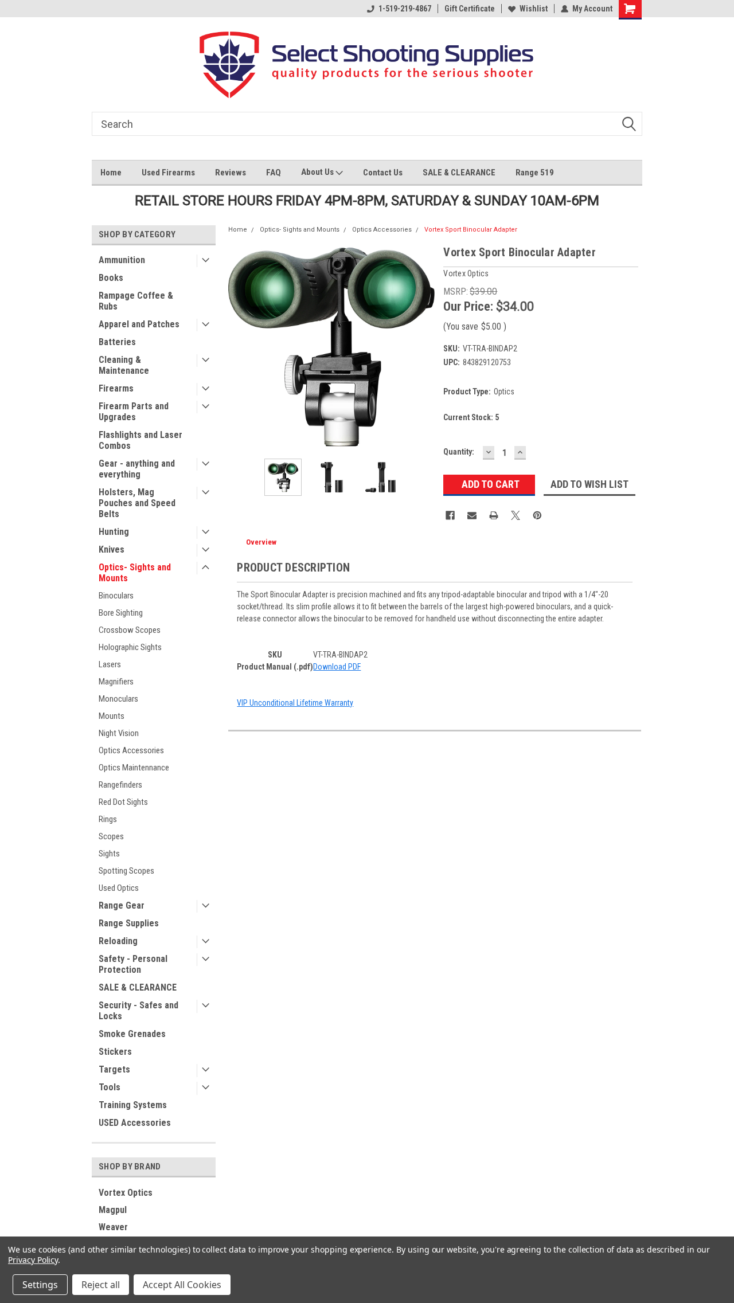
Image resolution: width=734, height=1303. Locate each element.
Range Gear (122, 905)
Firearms (116, 388)
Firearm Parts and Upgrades (134, 411)
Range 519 (535, 172)
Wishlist (534, 8)
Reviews (230, 172)
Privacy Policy (33, 1259)
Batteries (117, 341)
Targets (114, 1069)
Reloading (118, 941)
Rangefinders (120, 785)
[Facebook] (450, 515)
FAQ (273, 172)
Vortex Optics (126, 1192)
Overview (261, 542)
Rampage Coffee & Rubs (136, 301)
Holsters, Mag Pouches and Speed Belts (137, 503)
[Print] (493, 515)
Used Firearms (168, 172)
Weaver (113, 1227)
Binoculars (116, 595)
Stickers (115, 1051)
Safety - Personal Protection (133, 964)
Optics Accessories (131, 750)
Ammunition (122, 260)
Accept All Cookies (182, 1284)
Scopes (111, 836)
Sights (109, 853)
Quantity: (458, 451)
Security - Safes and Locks (138, 1011)
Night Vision (119, 733)
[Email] (472, 515)
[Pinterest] (537, 515)
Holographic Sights (130, 647)
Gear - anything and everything (137, 469)
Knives (111, 549)
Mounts (111, 716)
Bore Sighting (121, 613)
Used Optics (119, 888)
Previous (239, 346)
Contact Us (383, 172)
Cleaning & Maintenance (124, 365)
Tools (109, 1087)
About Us (318, 172)
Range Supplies (129, 923)
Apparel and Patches (139, 324)
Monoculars (118, 699)
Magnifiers (116, 681)
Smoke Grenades (132, 1033)
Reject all (100, 1284)
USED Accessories (135, 1122)
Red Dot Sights (123, 802)
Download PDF (337, 666)
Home (111, 172)
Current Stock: (471, 417)
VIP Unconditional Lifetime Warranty (295, 702)
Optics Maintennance (134, 767)
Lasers (110, 664)
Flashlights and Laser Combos (140, 440)
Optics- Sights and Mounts (135, 573)
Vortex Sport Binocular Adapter (470, 229)
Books (111, 277)
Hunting (114, 531)
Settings (40, 1284)
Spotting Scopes (126, 871)
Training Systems (133, 1104)
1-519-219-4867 (404, 8)
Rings (108, 819)
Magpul (113, 1209)
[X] (515, 515)
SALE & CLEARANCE (459, 172)
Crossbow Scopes (130, 630)
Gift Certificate (469, 8)
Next (423, 346)
